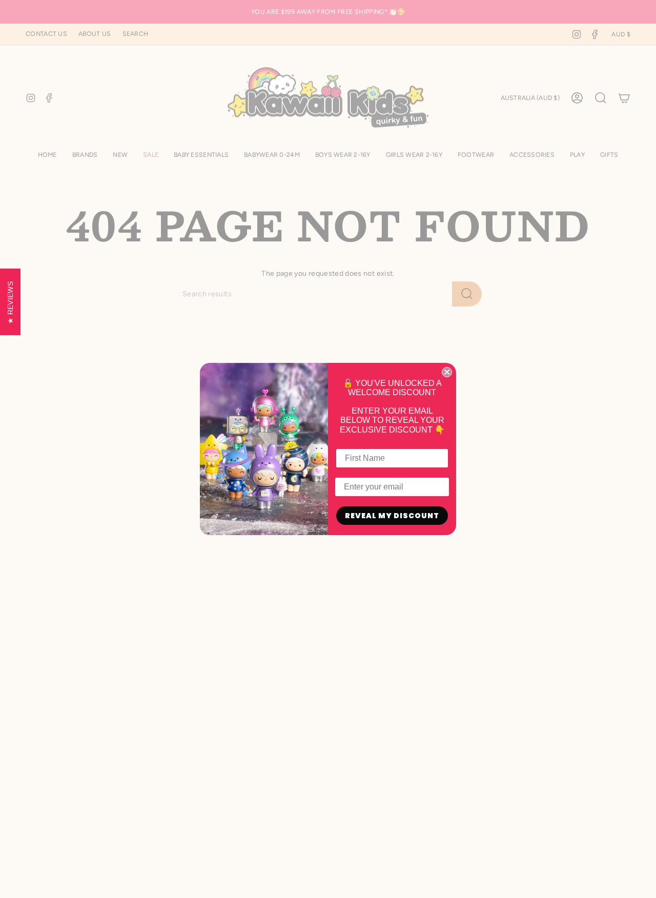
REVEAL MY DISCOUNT (392, 516)
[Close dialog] (447, 372)
